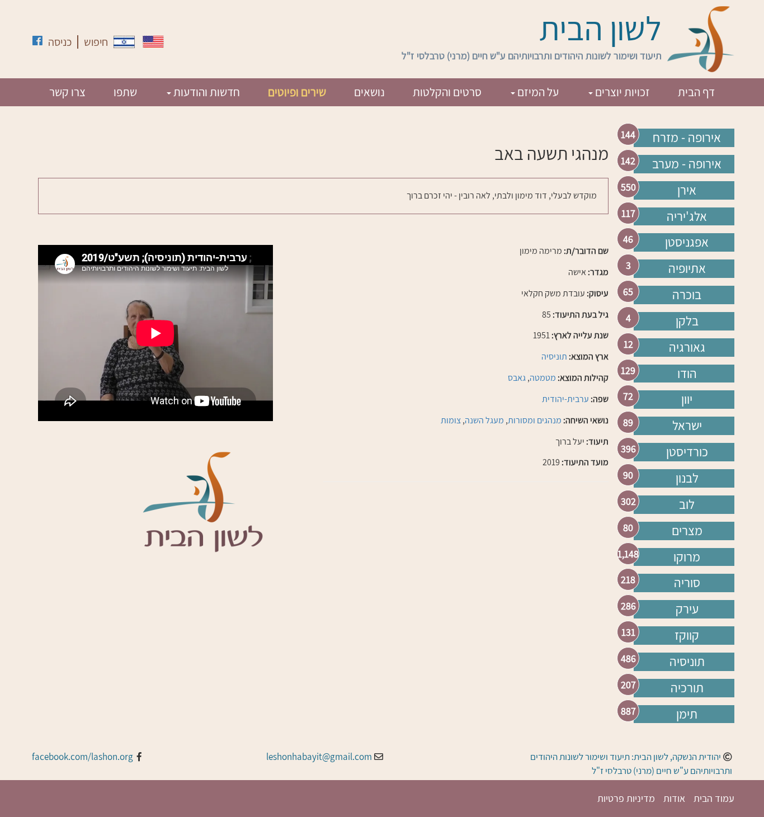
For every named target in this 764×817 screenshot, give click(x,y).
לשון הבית (600, 28)
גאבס (517, 378)
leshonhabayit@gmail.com (319, 756)
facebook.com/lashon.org (82, 756)
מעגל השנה (484, 420)
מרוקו (686, 557)
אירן (686, 190)
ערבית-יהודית (565, 399)
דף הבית (696, 92)
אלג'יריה (687, 216)
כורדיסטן (687, 451)
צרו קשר (67, 92)
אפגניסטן (687, 242)
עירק (687, 609)
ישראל (687, 425)
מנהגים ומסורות (535, 420)
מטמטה (543, 378)
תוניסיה (687, 661)
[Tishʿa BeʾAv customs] (153, 42)
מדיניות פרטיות (626, 798)
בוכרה (686, 294)
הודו (687, 373)
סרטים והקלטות (447, 92)
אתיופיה (687, 268)
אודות (674, 798)
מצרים (687, 530)
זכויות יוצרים (621, 92)
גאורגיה (687, 347)
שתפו (125, 92)
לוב (687, 504)
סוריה (687, 582)
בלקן (687, 321)
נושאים (369, 92)
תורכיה (687, 687)
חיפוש (96, 42)
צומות (451, 420)
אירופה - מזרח (687, 137)
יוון (686, 399)
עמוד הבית (714, 798)
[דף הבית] (700, 39)
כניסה (60, 42)
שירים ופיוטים (297, 92)
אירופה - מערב (686, 163)
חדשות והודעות (205, 92)
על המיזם (537, 92)
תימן (686, 714)
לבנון (687, 478)
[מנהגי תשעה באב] (124, 42)
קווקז (687, 635)
